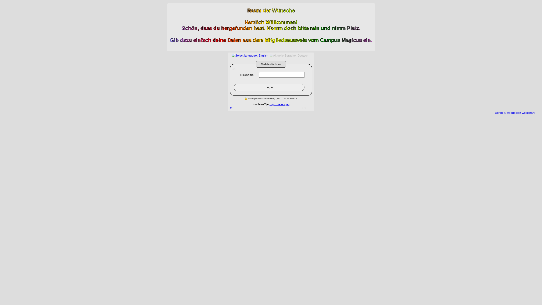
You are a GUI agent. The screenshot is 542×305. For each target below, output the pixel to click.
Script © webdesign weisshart (515, 112)
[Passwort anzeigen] (233, 69)
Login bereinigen (279, 104)
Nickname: (247, 74)
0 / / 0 (304, 108)
